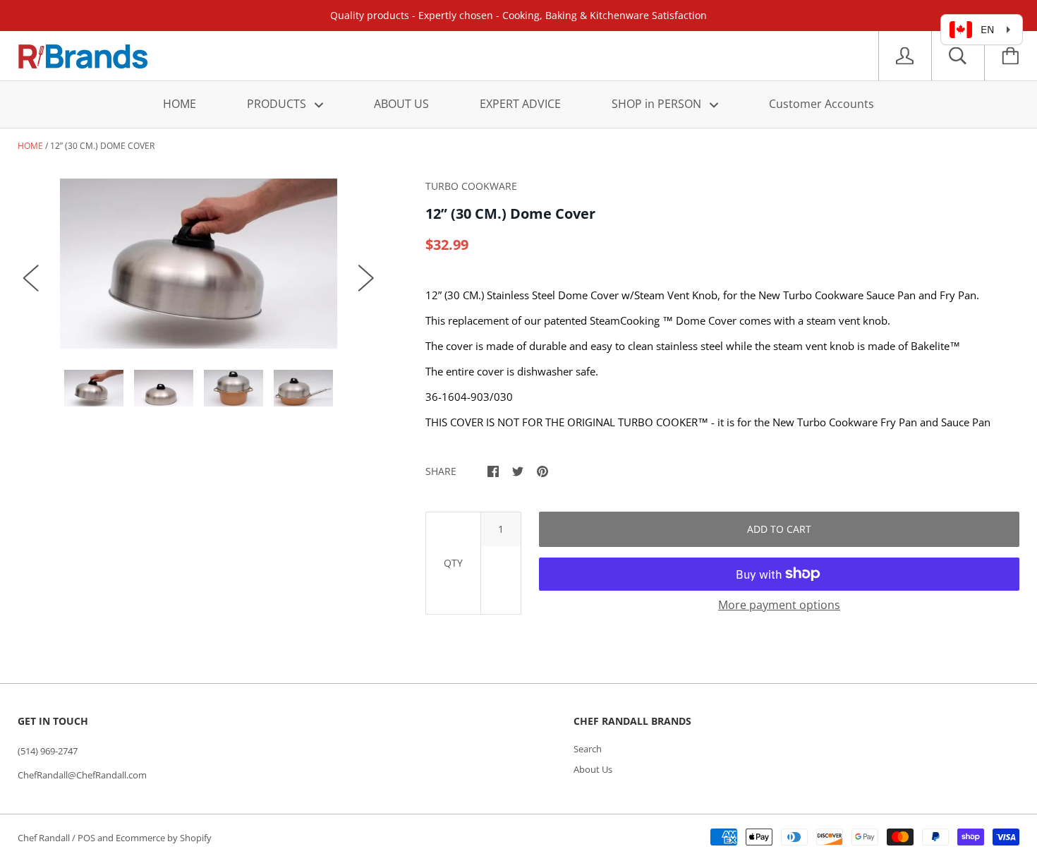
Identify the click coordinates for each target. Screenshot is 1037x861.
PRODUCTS (278, 104)
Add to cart (779, 529)
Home (30, 146)
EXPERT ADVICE (520, 104)
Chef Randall (45, 837)
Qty (453, 563)
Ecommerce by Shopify (164, 837)
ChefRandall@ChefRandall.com (82, 775)
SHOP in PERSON (658, 104)
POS (86, 837)
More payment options (779, 605)
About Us (593, 769)
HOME (179, 104)
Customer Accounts (821, 104)
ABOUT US (401, 104)
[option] (198, 264)
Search (588, 748)
